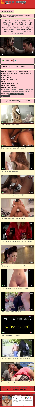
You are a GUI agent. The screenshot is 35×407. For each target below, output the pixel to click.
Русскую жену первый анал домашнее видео (18, 89)
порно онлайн (17, 33)
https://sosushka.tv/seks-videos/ (23, 388)
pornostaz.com (7, 388)
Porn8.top (8, 26)
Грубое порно (6, 96)
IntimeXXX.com (14, 30)
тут (28, 389)
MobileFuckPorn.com (11, 22)
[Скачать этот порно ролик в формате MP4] (15, 60)
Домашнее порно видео (16, 94)
